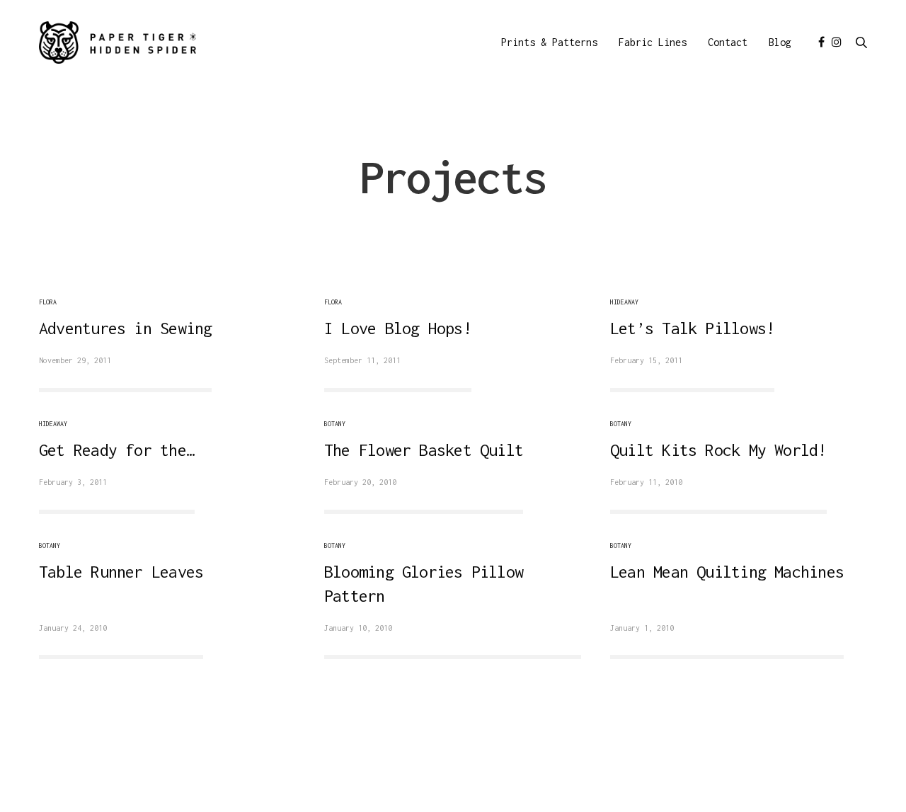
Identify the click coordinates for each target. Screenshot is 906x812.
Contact (727, 42)
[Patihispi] (117, 42)
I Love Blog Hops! (397, 328)
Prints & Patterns (549, 42)
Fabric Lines (653, 42)
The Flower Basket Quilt (423, 449)
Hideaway (624, 302)
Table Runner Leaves (121, 571)
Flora (48, 302)
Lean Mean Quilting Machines (727, 571)
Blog (780, 42)
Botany (334, 424)
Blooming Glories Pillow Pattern (423, 583)
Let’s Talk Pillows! (692, 328)
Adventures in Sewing (125, 328)
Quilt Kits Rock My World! (718, 449)
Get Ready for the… (117, 449)
